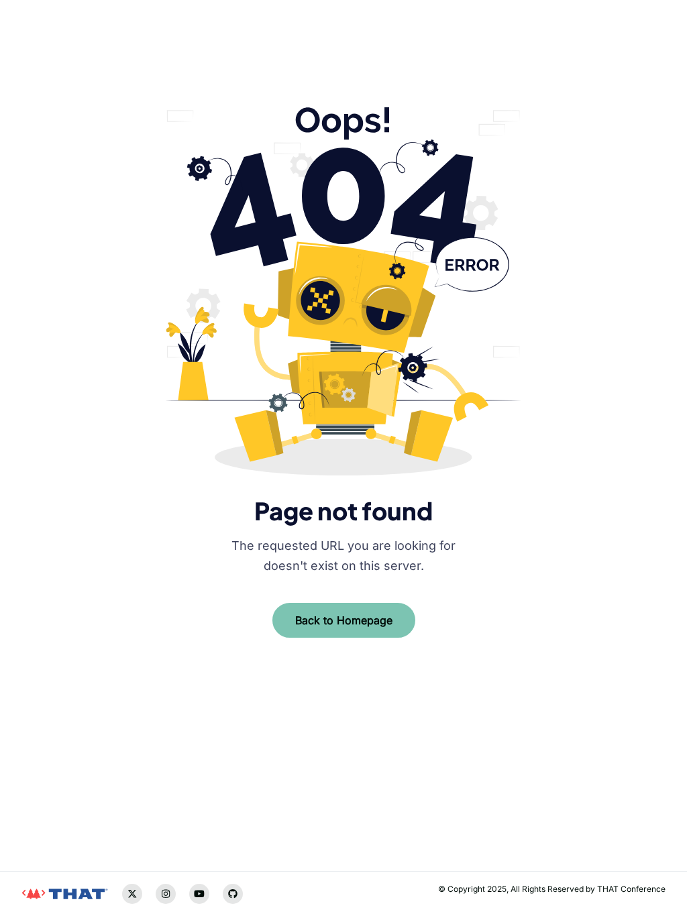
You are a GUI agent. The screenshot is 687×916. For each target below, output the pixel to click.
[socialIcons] (31, 807)
